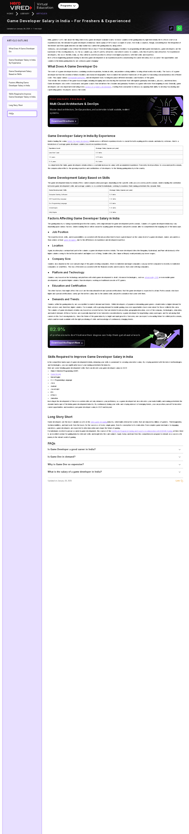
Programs (66, 5)
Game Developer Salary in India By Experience (22, 61)
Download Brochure (62, 121)
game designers (70, 240)
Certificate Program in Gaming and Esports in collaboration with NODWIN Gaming (142, 431)
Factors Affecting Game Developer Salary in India (19, 84)
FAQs (11, 114)
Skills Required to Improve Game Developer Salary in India (22, 95)
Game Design (56, 374)
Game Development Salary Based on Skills (20, 72)
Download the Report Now (65, 343)
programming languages (77, 78)
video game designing (99, 422)
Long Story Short (16, 105)
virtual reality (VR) (151, 277)
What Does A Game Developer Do (22, 50)
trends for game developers (78, 141)
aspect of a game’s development (98, 87)
